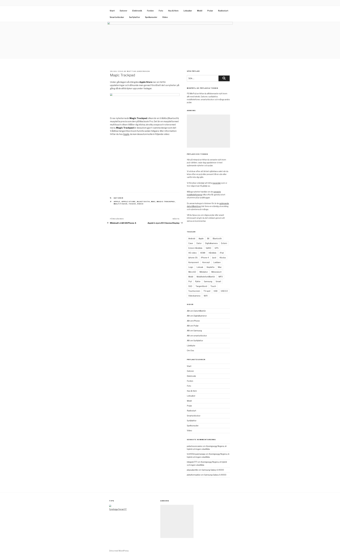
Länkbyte (191, 345)
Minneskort (216, 272)
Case (190, 243)
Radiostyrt (223, 11)
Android (191, 238)
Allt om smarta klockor (197, 335)
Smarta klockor (117, 17)
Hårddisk (212, 253)
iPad (222, 253)
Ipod (214, 257)
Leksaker (188, 11)
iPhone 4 (205, 257)
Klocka (223, 257)
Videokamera (194, 296)
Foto (161, 11)
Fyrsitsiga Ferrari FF (118, 509)
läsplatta (210, 267)
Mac (153, 201)
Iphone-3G (192, 257)
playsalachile (192, 470)
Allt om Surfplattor (195, 340)
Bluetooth (143, 201)
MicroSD (192, 272)
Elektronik (137, 11)
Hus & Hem (173, 11)
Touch (132, 204)
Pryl (190, 281)
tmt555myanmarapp (196, 454)
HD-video (192, 253)
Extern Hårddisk (195, 248)
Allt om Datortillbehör (196, 311)
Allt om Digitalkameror (197, 316)
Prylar (210, 11)
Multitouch (121, 204)
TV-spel (206, 291)
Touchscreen (194, 291)
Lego (190, 267)
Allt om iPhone (193, 321)
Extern (224, 243)
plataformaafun (193, 475)
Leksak (200, 267)
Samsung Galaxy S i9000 (213, 470)
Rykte (197, 281)
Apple (126, 134)
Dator (199, 243)
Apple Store (129, 201)
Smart (218, 281)
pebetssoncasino (194, 446)
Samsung (208, 281)
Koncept (206, 262)
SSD (190, 286)
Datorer (123, 11)
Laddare (217, 262)
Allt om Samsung (194, 330)
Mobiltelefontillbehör (206, 277)
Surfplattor (134, 17)
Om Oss (190, 350)
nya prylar (216, 183)
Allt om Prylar (193, 326)
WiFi (206, 296)
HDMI (202, 253)
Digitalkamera (211, 243)
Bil (208, 238)
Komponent (193, 262)
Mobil (199, 11)
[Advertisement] (208, 131)
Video (165, 17)
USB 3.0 (224, 291)
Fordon (150, 11)
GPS (216, 248)
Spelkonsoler (151, 17)
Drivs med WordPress (119, 551)
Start (112, 11)
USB (215, 291)
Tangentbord (201, 286)
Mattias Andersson (138, 71)
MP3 (220, 277)
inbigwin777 (192, 462)
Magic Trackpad (166, 201)
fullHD (208, 248)
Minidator (203, 272)
